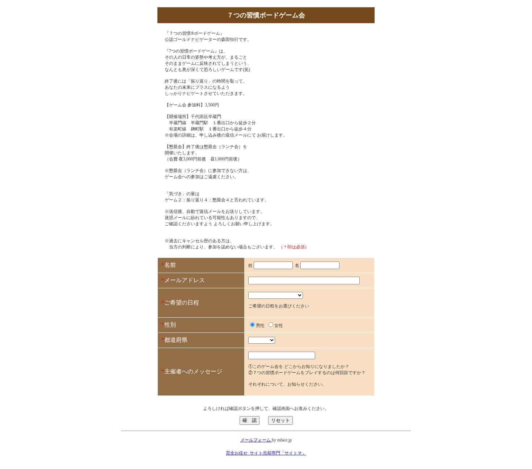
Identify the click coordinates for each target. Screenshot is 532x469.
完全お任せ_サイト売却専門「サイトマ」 (266, 453)
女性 (278, 325)
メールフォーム (256, 440)
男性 (260, 325)
